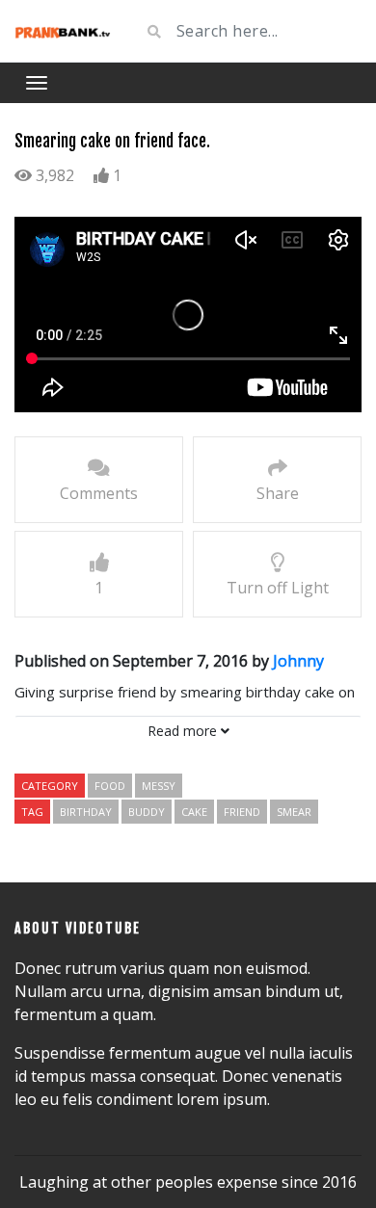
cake (194, 811)
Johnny (298, 660)
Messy (158, 785)
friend (242, 811)
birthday (86, 811)
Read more (184, 731)
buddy (146, 811)
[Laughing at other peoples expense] (62, 30)
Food (109, 785)
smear (294, 811)
